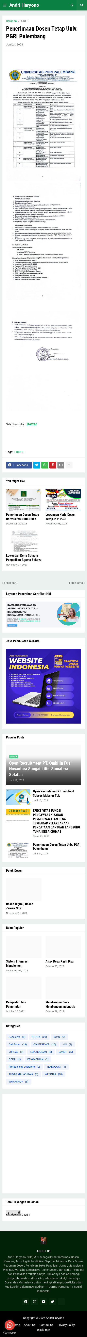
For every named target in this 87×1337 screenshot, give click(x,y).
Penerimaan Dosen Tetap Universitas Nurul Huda (22, 517)
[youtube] (43, 1301)
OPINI (15, 1059)
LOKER (24, 21)
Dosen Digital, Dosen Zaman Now (19, 906)
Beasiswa (17, 1036)
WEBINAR (54, 1074)
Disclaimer (43, 1329)
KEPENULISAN (41, 1051)
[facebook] (25, 1301)
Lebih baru (10, 582)
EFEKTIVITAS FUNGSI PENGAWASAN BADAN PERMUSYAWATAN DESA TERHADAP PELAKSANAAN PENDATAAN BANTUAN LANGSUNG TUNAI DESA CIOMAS (56, 821)
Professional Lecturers (24, 1066)
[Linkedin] (61, 1301)
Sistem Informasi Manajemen (17, 964)
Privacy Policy (66, 1325)
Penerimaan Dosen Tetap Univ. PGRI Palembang (56, 847)
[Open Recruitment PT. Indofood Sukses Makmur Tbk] (18, 797)
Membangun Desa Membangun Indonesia (60, 1004)
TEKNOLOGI (56, 1066)
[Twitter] (36, 465)
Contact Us (46, 1325)
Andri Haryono (24, 5)
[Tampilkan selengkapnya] (69, 465)
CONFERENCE (44, 1044)
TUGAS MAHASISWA (23, 1074)
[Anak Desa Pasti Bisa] (63, 947)
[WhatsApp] (44, 465)
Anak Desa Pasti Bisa (60, 961)
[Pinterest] (52, 465)
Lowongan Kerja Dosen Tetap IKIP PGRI (60, 517)
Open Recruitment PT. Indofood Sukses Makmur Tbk (53, 793)
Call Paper (18, 1044)
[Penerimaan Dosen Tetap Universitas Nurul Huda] (23, 500)
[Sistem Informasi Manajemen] (23, 947)
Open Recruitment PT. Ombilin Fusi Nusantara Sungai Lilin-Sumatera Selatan (40, 769)
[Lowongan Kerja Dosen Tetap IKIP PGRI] (63, 500)
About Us (29, 1325)
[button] (4, 5)
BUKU (59, 1036)
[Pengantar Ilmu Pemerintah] (23, 988)
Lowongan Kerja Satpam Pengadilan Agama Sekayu (23, 558)
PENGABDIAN (38, 1059)
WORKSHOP (18, 1081)
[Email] (60, 465)
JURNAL (16, 1051)
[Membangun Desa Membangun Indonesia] (63, 988)
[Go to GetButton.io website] (9, 1333)
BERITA (39, 1036)
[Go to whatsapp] (10, 1325)
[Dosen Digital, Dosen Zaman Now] (23, 889)
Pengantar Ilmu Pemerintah (16, 1004)
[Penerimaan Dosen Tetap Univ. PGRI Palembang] (18, 850)
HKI (67, 1044)
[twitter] (52, 1301)
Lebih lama (76, 582)
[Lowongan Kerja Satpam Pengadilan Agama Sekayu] (23, 541)
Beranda (11, 21)
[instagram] (34, 1301)
